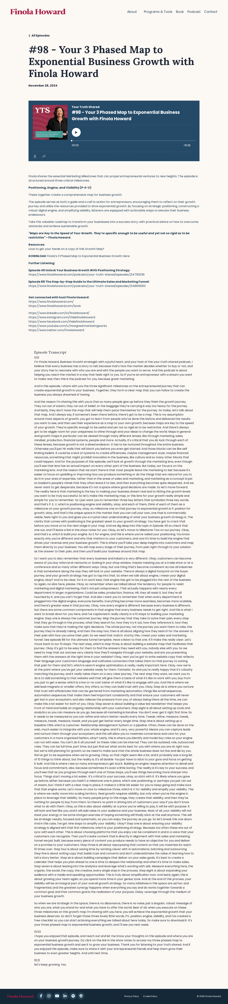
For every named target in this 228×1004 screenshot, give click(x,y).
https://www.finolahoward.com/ (51, 302)
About (132, 12)
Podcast (194, 12)
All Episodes (41, 35)
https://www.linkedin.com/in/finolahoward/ (58, 313)
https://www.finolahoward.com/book (54, 306)
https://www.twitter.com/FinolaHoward (56, 330)
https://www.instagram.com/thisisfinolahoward (61, 317)
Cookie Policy (150, 996)
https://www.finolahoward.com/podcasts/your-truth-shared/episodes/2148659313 (87, 286)
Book (180, 12)
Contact (210, 12)
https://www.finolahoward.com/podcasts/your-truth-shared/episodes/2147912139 (86, 275)
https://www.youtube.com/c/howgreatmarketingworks (67, 326)
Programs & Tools (158, 12)
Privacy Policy (131, 996)
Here (126, 256)
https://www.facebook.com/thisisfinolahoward (61, 322)
